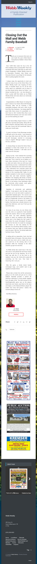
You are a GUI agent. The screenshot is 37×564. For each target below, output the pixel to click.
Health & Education (11, 541)
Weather (8, 542)
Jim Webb (10, 49)
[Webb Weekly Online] (18, 7)
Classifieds (8, 544)
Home (7, 537)
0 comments (10, 50)
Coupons (16, 544)
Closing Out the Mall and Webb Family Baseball (16, 38)
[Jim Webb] (10, 303)
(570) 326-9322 (10, 532)
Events (14, 542)
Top (28, 550)
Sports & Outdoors (11, 539)
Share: (8, 322)
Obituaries (21, 542)
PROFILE (16, 314)
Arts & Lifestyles (22, 539)
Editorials (11, 47)
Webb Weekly (14, 554)
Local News (14, 537)
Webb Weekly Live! (23, 541)
